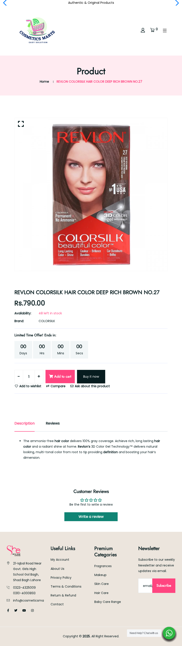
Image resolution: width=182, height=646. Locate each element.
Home (44, 81)
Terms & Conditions (66, 586)
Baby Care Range (107, 602)
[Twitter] (16, 610)
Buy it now (91, 376)
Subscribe (163, 585)
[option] (91, 194)
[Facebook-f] (8, 610)
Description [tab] (24, 423)
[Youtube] (24, 610)
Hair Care (101, 593)
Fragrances (103, 566)
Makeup (100, 575)
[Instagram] (32, 610)
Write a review (91, 516)
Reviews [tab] (53, 423)
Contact (57, 604)
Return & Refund (63, 595)
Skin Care (101, 584)
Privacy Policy (61, 577)
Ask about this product (92, 386)
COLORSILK (47, 321)
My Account (60, 559)
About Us (57, 568)
